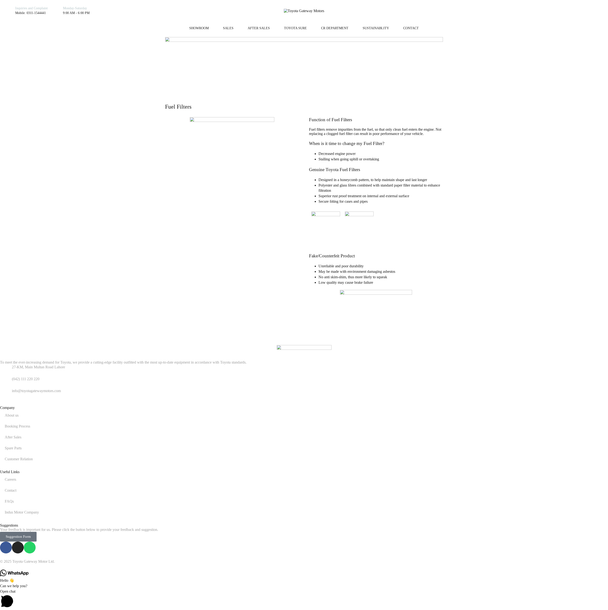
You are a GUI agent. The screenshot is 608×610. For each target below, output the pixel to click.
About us (12, 415)
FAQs (9, 501)
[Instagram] (554, 10)
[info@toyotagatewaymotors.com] (6, 394)
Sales (228, 28)
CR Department (334, 28)
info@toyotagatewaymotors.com (36, 391)
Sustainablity (376, 28)
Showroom (199, 28)
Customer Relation (19, 459)
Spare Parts (13, 448)
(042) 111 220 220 (25, 379)
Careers (10, 479)
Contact (411, 28)
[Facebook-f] (6, 547)
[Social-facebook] (546, 10)
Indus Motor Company (22, 512)
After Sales (259, 28)
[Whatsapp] (561, 10)
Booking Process (17, 426)
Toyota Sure (295, 28)
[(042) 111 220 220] (6, 382)
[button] (304, 599)
